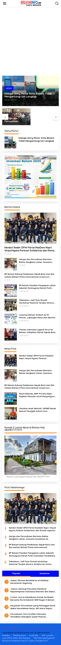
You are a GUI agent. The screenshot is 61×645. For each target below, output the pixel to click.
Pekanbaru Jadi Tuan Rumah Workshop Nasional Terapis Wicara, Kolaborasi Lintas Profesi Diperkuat (36, 301)
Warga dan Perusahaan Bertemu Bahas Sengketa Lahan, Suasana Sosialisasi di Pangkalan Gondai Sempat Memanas (16, 120)
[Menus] (4, 3)
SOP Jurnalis (47, 635)
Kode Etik (33, 635)
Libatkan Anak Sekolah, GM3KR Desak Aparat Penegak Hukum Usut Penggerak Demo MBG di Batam (37, 409)
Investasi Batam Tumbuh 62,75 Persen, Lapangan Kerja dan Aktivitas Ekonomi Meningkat (37, 316)
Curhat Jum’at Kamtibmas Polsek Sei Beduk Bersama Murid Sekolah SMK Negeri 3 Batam (32, 598)
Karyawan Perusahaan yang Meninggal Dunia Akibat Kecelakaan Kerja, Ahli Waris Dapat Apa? (32, 607)
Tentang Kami (19, 635)
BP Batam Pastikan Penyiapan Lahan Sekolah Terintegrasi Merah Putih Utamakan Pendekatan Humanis (37, 286)
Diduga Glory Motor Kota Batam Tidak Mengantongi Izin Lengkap (28, 95)
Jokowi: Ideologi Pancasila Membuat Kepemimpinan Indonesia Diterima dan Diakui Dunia (32, 590)
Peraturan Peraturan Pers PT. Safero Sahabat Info (25, 640)
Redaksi (5, 635)
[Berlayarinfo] (31, 3)
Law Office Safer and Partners (16, 638)
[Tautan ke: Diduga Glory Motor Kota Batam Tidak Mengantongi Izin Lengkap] (10, 142)
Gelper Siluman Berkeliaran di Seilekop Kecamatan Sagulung (29, 581)
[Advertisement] (30, 41)
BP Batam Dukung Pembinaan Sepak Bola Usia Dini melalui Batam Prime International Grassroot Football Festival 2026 (29, 275)
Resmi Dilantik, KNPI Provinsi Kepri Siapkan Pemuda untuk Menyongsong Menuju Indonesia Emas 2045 (37, 395)
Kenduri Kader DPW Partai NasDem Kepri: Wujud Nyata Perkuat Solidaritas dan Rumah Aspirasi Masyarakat (30, 249)
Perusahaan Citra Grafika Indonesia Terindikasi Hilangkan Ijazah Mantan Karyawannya (28, 615)
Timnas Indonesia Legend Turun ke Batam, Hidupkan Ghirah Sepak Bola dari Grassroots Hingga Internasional (37, 331)
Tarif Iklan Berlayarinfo (44, 638)
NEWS (9, 88)
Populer (16, 573)
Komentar (45, 573)
